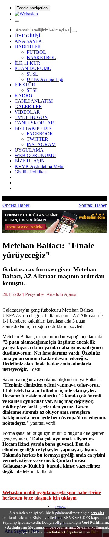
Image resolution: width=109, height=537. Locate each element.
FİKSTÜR (25, 84)
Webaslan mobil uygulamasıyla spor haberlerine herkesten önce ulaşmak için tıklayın (51, 495)
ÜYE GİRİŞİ (27, 35)
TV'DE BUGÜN (31, 117)
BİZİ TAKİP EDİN (33, 128)
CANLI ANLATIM (34, 101)
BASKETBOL (41, 57)
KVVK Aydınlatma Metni (39, 166)
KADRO (23, 95)
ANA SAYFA (28, 41)
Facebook (60, 507)
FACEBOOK (40, 133)
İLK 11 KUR (27, 63)
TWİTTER (37, 139)
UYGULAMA (29, 150)
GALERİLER (28, 106)
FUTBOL (36, 52)
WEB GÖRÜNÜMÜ (35, 155)
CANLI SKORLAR (34, 122)
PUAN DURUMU (33, 68)
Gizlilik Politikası (31, 171)
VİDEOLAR (27, 111)
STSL (32, 73)
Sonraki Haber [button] (93, 205)
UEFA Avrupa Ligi (45, 79)
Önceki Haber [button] (15, 205)
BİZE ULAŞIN (30, 160)
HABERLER (28, 46)
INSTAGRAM (41, 144)
